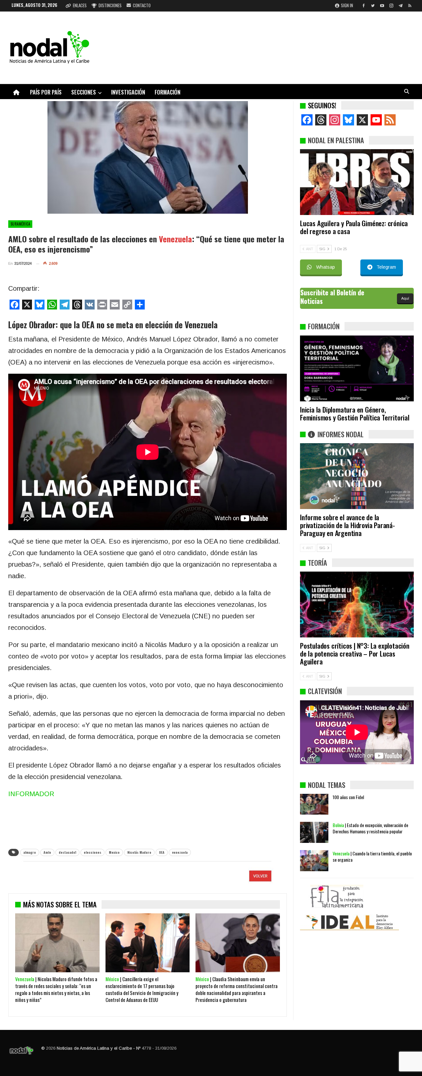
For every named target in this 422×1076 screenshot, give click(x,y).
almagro (29, 852)
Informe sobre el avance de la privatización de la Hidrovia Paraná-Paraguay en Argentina (347, 525)
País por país (46, 92)
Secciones (83, 92)
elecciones (92, 852)
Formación (167, 92)
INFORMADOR (31, 793)
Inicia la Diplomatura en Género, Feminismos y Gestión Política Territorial (354, 413)
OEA (162, 852)
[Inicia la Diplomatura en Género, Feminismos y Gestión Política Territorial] (357, 368)
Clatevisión (325, 691)
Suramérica (20, 224)
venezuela (180, 852)
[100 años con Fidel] (314, 804)
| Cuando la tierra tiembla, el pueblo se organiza (372, 856)
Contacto (142, 5)
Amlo (47, 852)
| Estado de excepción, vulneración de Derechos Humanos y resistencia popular (370, 828)
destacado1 (67, 852)
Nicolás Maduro (139, 852)
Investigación (128, 92)
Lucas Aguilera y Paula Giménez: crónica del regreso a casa (354, 227)
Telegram (386, 267)
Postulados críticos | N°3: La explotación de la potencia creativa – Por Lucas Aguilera (354, 653)
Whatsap (325, 267)
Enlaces (80, 5)
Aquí (405, 298)
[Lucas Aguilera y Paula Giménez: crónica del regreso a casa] (357, 182)
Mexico (114, 852)
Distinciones (110, 5)
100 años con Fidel (348, 797)
